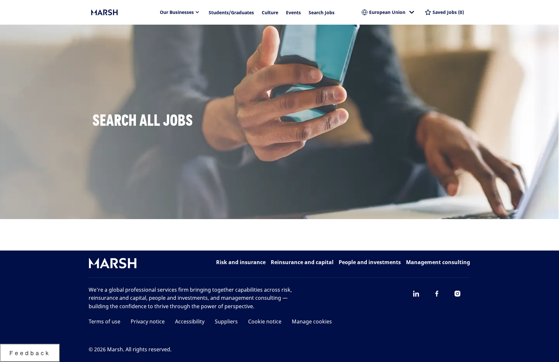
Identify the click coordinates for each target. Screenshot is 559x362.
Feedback (29, 352)
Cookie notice (264, 321)
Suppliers (226, 321)
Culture (270, 12)
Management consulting (438, 262)
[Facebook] (436, 293)
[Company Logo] (123, 12)
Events (293, 12)
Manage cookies (312, 321)
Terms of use (104, 321)
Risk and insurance (241, 262)
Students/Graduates (231, 12)
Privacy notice (148, 321)
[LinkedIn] (416, 293)
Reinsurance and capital (302, 262)
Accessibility (189, 321)
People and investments (370, 262)
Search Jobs (321, 12)
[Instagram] (457, 293)
